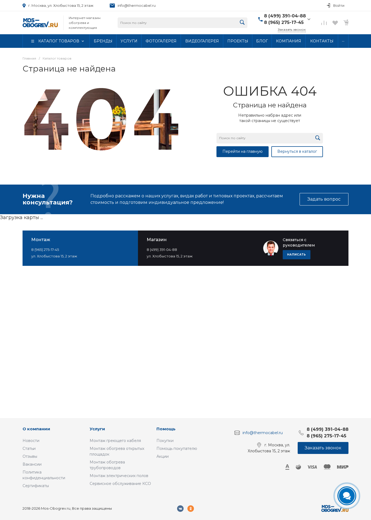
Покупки (165, 440)
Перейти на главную (242, 151)
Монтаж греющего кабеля (115, 440)
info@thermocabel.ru (137, 5)
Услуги (97, 428)
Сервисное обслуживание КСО (120, 483)
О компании (36, 428)
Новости (31, 440)
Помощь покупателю (176, 448)
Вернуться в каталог (297, 151)
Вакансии (32, 464)
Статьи (29, 448)
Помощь (165, 428)
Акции (162, 456)
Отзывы (30, 456)
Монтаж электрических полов (119, 475)
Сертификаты (36, 485)
